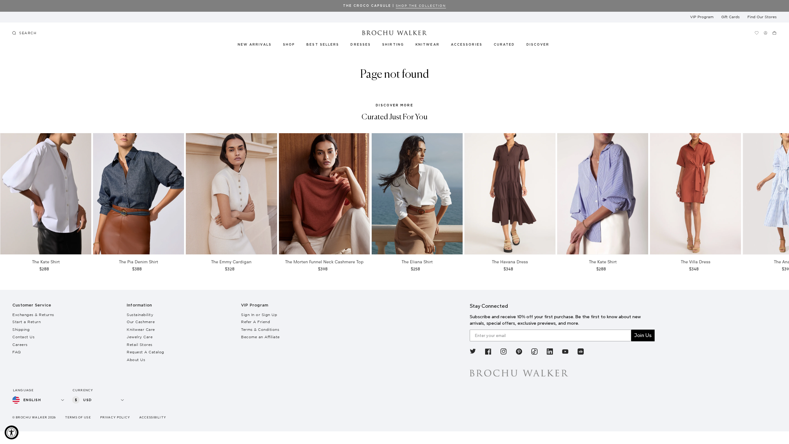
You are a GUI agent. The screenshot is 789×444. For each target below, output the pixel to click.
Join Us (643, 335)
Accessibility (152, 417)
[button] (508, 45)
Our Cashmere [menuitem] (141, 322)
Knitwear (427, 45)
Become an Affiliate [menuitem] (260, 337)
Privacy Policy (115, 417)
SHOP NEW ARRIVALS (765, 5)
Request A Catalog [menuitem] (145, 352)
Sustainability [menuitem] (140, 315)
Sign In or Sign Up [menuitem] (259, 315)
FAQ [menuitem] (16, 352)
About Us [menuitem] (136, 360)
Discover (538, 45)
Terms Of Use (78, 417)
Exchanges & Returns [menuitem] (33, 315)
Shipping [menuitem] (21, 329)
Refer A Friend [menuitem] (255, 322)
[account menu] (765, 33)
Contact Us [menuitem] (23, 337)
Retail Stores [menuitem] (140, 345)
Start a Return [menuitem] (26, 322)
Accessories (467, 45)
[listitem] (473, 353)
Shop (289, 45)
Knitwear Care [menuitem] (141, 329)
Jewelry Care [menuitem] (140, 337)
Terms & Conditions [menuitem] (260, 329)
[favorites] (756, 33)
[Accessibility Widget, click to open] (11, 432)
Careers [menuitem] (20, 345)
